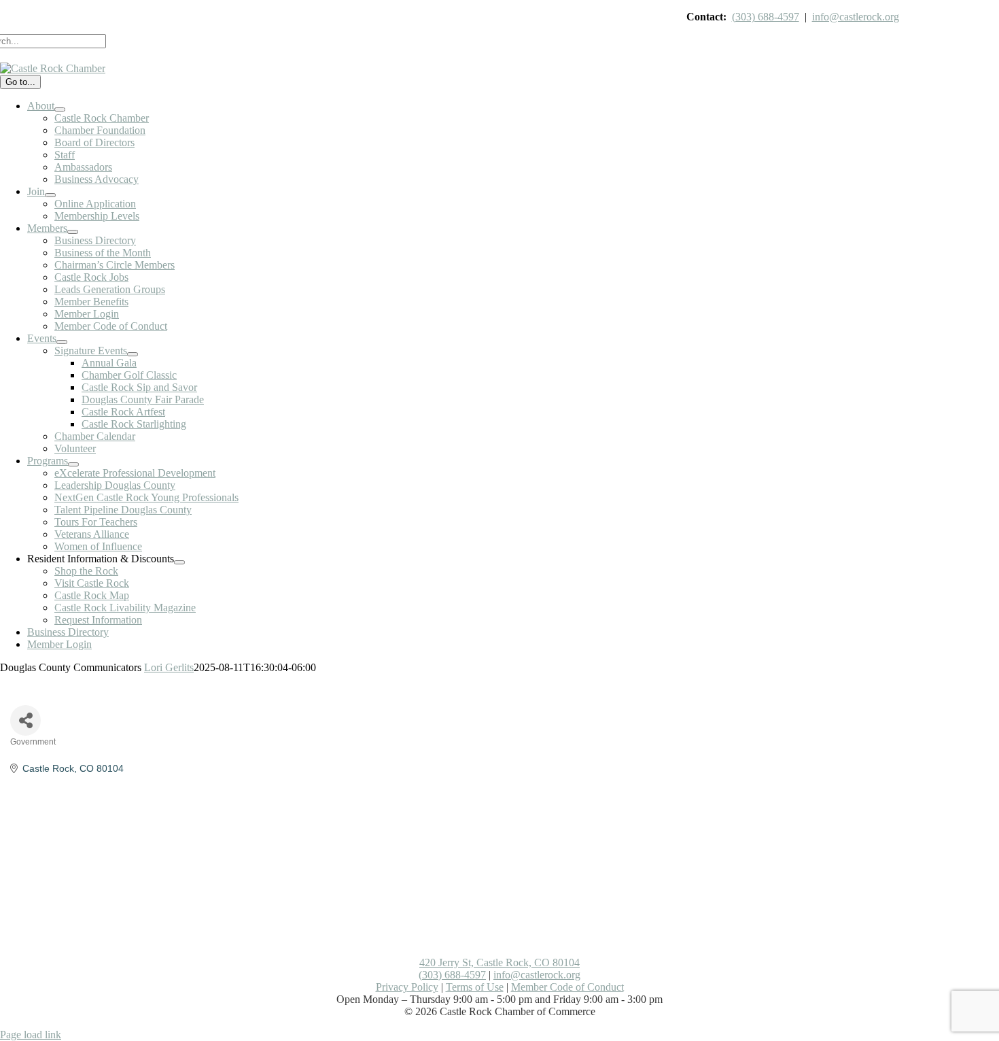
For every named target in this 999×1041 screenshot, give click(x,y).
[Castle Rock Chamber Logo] (52, 68)
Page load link (30, 1034)
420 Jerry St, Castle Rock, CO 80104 (499, 962)
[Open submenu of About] (59, 109)
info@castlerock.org (855, 16)
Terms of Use (475, 987)
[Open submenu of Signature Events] (132, 354)
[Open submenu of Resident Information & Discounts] (179, 562)
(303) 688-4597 (765, 16)
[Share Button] (25, 720)
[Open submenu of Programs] (73, 464)
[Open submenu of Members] (72, 232)
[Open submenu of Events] (61, 342)
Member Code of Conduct (567, 987)
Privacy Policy (407, 987)
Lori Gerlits (169, 667)
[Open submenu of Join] (50, 195)
